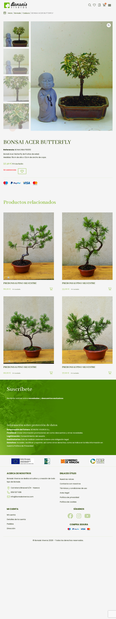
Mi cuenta (11, 515)
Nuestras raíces (67, 479)
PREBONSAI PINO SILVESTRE (20, 283)
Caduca (26, 13)
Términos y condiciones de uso (73, 488)
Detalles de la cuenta (16, 519)
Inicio (10, 13)
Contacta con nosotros (70, 483)
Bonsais (17, 13)
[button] (90, 5)
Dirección (11, 528)
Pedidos (10, 524)
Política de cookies (68, 502)
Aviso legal (64, 492)
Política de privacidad (69, 497)
